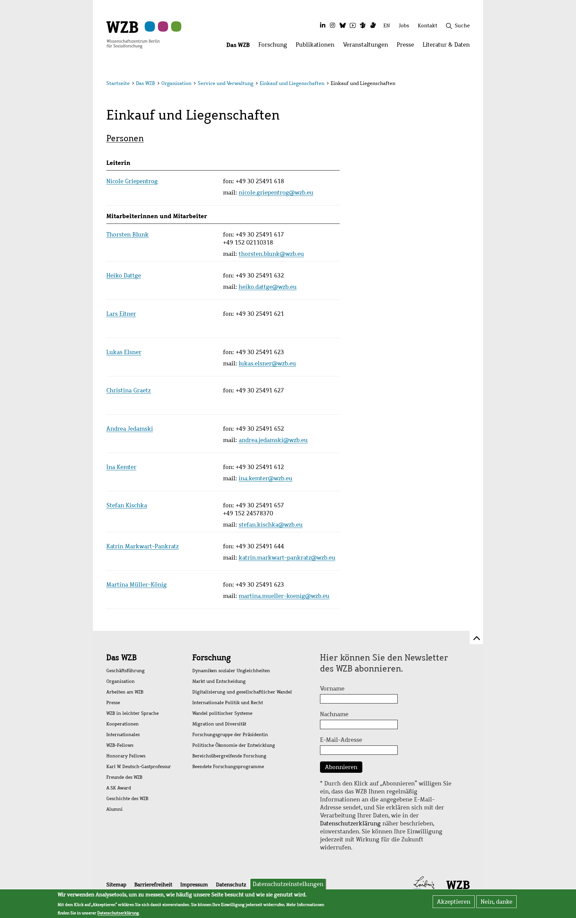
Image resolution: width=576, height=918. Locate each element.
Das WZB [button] (240, 46)
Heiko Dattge (123, 275)
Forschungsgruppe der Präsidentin (230, 734)
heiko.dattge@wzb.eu (268, 287)
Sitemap (116, 884)
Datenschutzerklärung (350, 823)
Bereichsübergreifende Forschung (229, 756)
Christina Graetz (128, 390)
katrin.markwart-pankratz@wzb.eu (287, 558)
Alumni (114, 809)
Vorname (332, 688)
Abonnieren (341, 767)
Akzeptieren (453, 902)
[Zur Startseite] (133, 34)
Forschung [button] (274, 46)
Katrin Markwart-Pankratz (142, 546)
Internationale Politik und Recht (227, 702)
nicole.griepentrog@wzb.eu (276, 193)
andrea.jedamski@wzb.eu (273, 440)
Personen (125, 138)
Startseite (118, 83)
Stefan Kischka (126, 505)
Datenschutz (231, 884)
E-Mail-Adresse (341, 740)
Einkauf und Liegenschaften (292, 83)
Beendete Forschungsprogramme (228, 766)
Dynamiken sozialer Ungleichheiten (231, 671)
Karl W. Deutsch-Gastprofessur (138, 766)
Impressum (194, 884)
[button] (470, 84)
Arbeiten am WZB (124, 692)
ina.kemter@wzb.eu (265, 478)
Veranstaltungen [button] (367, 46)
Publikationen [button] (317, 46)
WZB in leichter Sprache (132, 713)
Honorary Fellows (125, 756)
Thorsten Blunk (127, 234)
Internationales (123, 734)
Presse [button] (407, 46)
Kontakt (427, 25)
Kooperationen (122, 724)
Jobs (404, 25)
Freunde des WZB (124, 777)
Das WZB (145, 83)
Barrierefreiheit (153, 884)
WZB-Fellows (119, 745)
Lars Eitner (121, 314)
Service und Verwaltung (225, 83)
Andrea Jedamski (129, 429)
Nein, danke (496, 902)
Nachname (334, 714)
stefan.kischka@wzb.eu (271, 525)
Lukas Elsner (123, 352)
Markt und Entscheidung (219, 681)
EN (386, 25)
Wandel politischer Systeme (222, 713)
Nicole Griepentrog (132, 181)
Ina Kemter (121, 467)
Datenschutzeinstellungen (288, 884)
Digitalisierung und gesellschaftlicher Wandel (242, 692)
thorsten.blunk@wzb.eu (271, 254)
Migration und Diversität (219, 724)
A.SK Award (118, 788)
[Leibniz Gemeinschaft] (424, 884)
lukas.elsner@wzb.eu (267, 363)
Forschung (211, 657)
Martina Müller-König (136, 585)
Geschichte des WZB (127, 798)
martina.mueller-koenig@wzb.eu (284, 596)
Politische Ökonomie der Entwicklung (233, 745)
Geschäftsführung (125, 671)
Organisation (176, 83)
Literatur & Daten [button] (448, 46)
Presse (113, 702)
